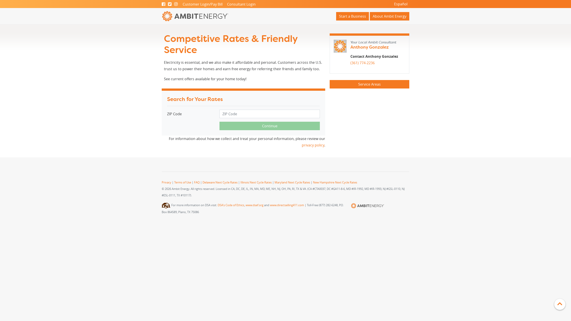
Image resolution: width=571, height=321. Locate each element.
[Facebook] (163, 4)
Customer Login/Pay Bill (203, 4)
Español (401, 4)
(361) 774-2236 (362, 62)
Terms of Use (182, 182)
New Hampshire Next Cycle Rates (335, 182)
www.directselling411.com (287, 205)
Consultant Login (241, 4)
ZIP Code (174, 113)
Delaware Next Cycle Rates (220, 182)
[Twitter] (170, 4)
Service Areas (369, 84)
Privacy (166, 182)
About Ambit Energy (389, 16)
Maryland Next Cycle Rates (292, 182)
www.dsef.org (254, 205)
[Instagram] (176, 4)
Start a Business (352, 16)
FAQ (197, 182)
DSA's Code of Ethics (231, 205)
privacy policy (313, 145)
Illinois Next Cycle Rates (256, 182)
